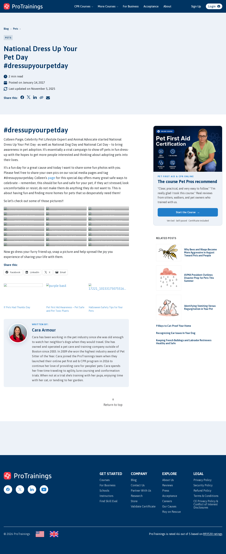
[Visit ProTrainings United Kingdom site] (54, 534)
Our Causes (169, 506)
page (51, 178)
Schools (104, 490)
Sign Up (196, 6)
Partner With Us (141, 490)
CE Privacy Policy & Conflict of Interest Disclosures (206, 504)
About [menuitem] (167, 6)
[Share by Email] (48, 98)
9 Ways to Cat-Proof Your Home (173, 325)
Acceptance (169, 495)
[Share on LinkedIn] (35, 98)
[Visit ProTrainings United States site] (40, 534)
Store (134, 501)
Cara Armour (44, 330)
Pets (15, 28)
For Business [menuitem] (131, 6)
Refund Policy (202, 490)
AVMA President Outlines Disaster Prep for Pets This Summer (199, 277)
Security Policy (203, 485)
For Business (107, 485)
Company (139, 474)
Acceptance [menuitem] (151, 6)
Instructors (106, 495)
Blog (6, 28)
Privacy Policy (203, 480)
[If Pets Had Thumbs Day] (23, 294)
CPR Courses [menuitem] (82, 6)
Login (212, 6)
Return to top (113, 405)
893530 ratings (212, 533)
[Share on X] (28, 97)
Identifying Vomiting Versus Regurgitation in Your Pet (200, 307)
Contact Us (138, 485)
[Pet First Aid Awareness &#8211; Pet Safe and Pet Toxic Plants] (65, 294)
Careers (167, 501)
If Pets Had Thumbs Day (17, 307)
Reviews (167, 485)
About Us (168, 480)
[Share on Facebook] (22, 98)
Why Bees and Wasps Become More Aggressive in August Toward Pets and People (200, 252)
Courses (105, 480)
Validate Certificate (143, 506)
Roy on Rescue (171, 511)
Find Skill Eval (108, 501)
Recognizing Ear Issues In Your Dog (175, 333)
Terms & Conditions (206, 495)
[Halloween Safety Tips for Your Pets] (108, 294)
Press (165, 490)
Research (136, 495)
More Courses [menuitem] (106, 6)
